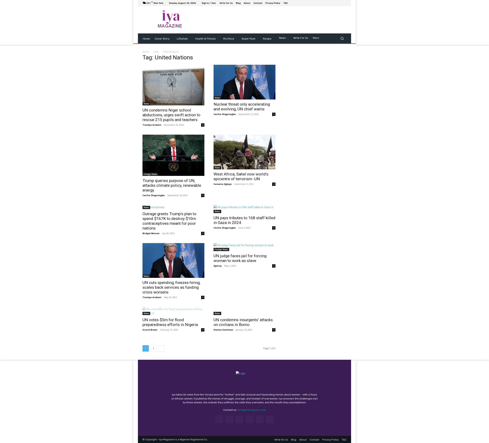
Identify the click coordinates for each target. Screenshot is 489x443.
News (146, 116)
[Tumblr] (259, 432)
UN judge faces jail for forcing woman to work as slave (240, 270)
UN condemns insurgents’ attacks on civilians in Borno (243, 334)
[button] (342, 50)
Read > (471, 6)
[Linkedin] (239, 432)
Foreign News (150, 186)
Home (145, 64)
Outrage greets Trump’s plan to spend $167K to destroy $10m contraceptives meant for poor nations (169, 233)
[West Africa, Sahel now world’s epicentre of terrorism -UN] (244, 164)
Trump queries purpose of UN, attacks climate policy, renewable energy (171, 198)
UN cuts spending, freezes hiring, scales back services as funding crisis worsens (171, 300)
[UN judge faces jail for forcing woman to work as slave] (244, 259)
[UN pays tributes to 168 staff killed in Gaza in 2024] (244, 221)
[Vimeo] (339, 15)
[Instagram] (330, 15)
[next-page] (161, 361)
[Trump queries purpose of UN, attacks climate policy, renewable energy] (173, 167)
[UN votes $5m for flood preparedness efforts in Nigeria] (173, 323)
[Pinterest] (249, 432)
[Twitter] (335, 15)
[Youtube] (344, 15)
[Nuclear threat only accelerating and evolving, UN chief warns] (244, 94)
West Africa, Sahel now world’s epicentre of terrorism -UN (241, 189)
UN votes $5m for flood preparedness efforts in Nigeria (170, 334)
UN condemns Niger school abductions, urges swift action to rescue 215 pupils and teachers (171, 127)
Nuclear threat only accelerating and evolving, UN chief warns (242, 119)
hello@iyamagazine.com (251, 422)
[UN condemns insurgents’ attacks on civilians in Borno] (244, 323)
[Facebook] (326, 15)
